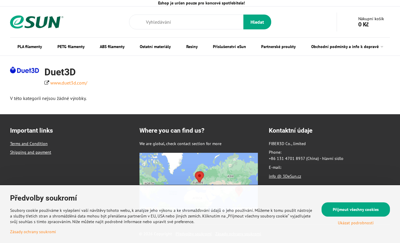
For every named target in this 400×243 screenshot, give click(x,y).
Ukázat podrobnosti (356, 222)
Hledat (257, 22)
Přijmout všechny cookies (356, 209)
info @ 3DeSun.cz (285, 176)
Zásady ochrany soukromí (33, 231)
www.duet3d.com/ (68, 83)
